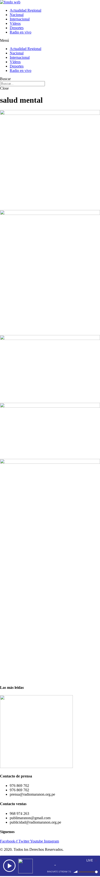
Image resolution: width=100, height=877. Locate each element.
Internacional (20, 19)
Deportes (17, 28)
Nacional (17, 15)
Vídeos (15, 23)
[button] (50, 40)
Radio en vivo (20, 32)
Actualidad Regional (25, 10)
